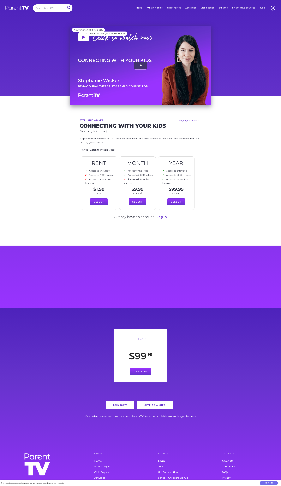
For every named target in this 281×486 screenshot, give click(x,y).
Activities (191, 8)
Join (160, 466)
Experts (223, 8)
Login (161, 461)
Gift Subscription (168, 472)
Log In (162, 217)
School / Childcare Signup (173, 477)
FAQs (225, 472)
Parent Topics (155, 8)
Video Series (208, 8)
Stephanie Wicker (91, 120)
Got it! (268, 483)
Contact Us (228, 466)
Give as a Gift (155, 405)
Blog (262, 8)
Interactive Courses (243, 8)
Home (139, 8)
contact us (96, 416)
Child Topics (174, 8)
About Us (227, 461)
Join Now (140, 371)
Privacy (226, 477)
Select (99, 202)
